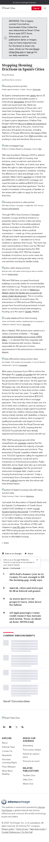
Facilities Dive (29, 775)
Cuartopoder (22, 365)
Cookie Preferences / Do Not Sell (17, 832)
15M (31, 136)
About (5, 742)
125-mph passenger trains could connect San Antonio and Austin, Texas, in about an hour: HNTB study (25, 617)
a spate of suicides (24, 374)
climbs (33, 95)
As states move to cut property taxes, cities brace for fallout (25, 601)
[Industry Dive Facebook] (10, 727)
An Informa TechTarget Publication (24, 3)
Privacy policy (8, 829)
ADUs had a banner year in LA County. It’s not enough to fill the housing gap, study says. (26, 577)
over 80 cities (19, 527)
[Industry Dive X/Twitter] (16, 727)
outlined (14, 480)
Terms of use (22, 829)
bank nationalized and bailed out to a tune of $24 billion (22, 336)
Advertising (28, 745)
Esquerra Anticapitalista (10, 208)
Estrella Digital (13, 274)
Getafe (28, 311)
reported (27, 177)
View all (6, 701)
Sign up (36, 8)
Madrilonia (30, 496)
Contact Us (7, 751)
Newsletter (7, 755)
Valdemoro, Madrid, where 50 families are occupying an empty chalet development (22, 292)
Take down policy (38, 829)
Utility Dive (27, 779)
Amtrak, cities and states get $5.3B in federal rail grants (26, 589)
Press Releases (9, 766)
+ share (5, 542)
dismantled (19, 101)
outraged (22, 443)
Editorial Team (8, 747)
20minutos (37, 89)
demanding (18, 468)
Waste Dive (28, 783)
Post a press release (21, 701)
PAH (39, 149)
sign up (30, 52)
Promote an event (31, 761)
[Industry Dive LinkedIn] (4, 727)
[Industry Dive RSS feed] (22, 727)
